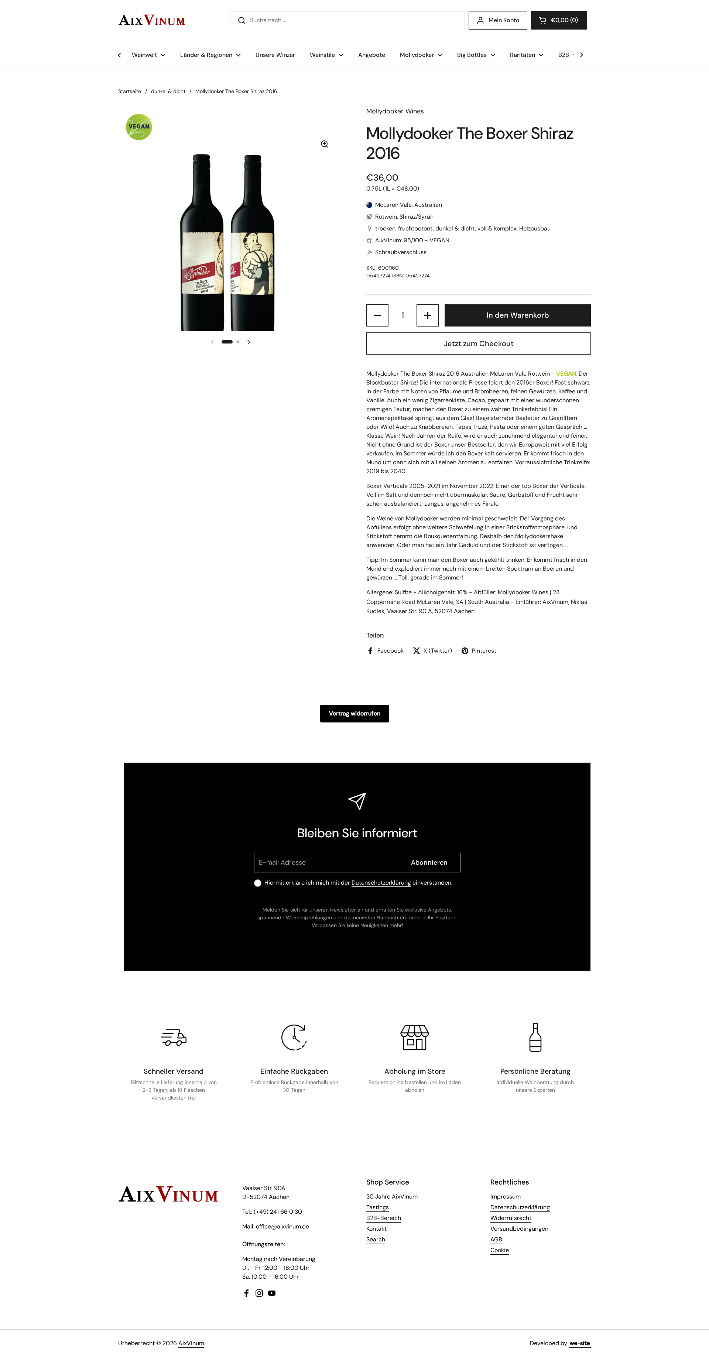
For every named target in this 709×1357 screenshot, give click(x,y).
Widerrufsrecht (510, 1218)
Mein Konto (504, 20)
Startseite (129, 91)
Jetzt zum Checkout (479, 343)
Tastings (377, 1207)
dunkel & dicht (168, 91)
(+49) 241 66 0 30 (278, 1212)
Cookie (499, 1250)
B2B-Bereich (383, 1218)
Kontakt (376, 1229)
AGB (496, 1239)
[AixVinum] (151, 20)
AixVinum (191, 1343)
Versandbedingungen (519, 1229)
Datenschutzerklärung (381, 882)
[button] (559, 20)
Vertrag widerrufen (354, 713)
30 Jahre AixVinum (392, 1196)
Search (375, 1239)
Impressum (505, 1196)
